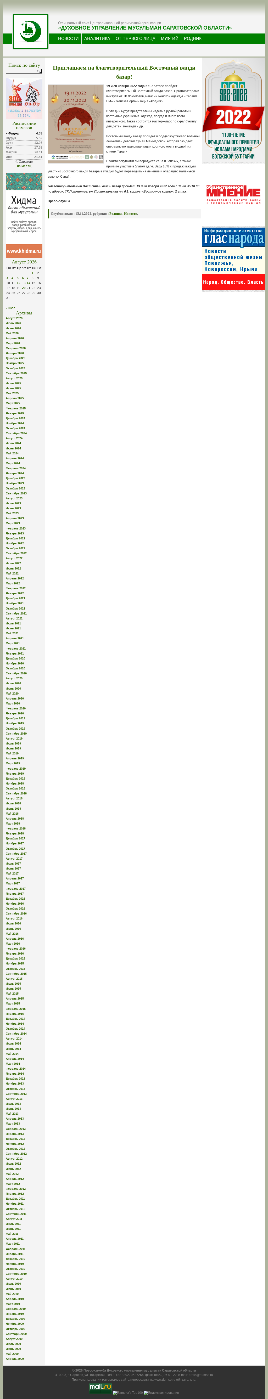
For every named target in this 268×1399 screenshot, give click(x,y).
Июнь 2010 (13, 1288)
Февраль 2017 (16, 888)
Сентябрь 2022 (16, 553)
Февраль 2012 (16, 1188)
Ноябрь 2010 (15, 1263)
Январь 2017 (15, 893)
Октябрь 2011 (15, 1208)
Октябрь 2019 (15, 728)
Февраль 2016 (16, 948)
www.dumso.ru (164, 1379)
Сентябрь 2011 (16, 1213)
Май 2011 (12, 1233)
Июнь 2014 (13, 1048)
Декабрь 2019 (15, 718)
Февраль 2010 (16, 1308)
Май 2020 (12, 693)
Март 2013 (13, 1123)
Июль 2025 (13, 383)
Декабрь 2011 (15, 1198)
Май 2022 (12, 573)
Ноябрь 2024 (15, 423)
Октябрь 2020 (15, 668)
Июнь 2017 (13, 868)
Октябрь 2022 (15, 548)
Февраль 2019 (16, 768)
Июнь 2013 (13, 1108)
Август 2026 (14, 318)
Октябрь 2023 (15, 488)
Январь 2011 (15, 1253)
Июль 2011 (13, 1223)
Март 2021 (13, 643)
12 (18, 283)
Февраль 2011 (15, 1248)
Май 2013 (12, 1113)
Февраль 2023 (16, 528)
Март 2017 (13, 883)
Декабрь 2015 (15, 958)
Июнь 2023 (13, 508)
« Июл (10, 308)
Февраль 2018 (16, 828)
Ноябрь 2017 (15, 843)
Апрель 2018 (15, 818)
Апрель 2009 (15, 1358)
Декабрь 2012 (15, 1138)
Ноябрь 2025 (15, 363)
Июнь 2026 (13, 328)
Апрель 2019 (15, 758)
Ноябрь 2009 (15, 1323)
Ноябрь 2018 (15, 783)
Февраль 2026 (16, 348)
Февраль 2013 (16, 1128)
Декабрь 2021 (15, 598)
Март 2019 (13, 763)
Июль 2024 (13, 443)
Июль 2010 (13, 1283)
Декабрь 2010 (15, 1258)
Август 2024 (14, 438)
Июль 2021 (13, 623)
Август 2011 (14, 1218)
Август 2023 (14, 498)
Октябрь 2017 (15, 848)
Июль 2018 (13, 803)
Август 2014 (14, 1038)
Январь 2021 (15, 653)
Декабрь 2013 (15, 1078)
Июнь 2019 (13, 748)
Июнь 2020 (13, 688)
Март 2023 (13, 523)
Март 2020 (13, 703)
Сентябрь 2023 (16, 493)
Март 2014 (13, 1063)
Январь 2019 (15, 773)
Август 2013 (14, 1098)
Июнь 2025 (13, 388)
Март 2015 (13, 1003)
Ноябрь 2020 (15, 663)
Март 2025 (13, 403)
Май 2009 (12, 1353)
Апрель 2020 (15, 698)
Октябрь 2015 (15, 968)
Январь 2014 (15, 1073)
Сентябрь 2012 (16, 1153)
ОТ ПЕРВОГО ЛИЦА (135, 38)
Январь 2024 (15, 473)
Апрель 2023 (15, 518)
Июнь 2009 (13, 1348)
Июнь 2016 (13, 928)
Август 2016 (14, 918)
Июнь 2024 (13, 448)
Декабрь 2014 (15, 1018)
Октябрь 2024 (15, 428)
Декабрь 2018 (15, 778)
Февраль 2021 (16, 648)
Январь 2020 (15, 713)
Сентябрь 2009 (16, 1333)
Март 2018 (13, 823)
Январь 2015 (15, 1013)
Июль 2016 (13, 923)
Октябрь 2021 (15, 608)
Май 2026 (12, 333)
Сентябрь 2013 (16, 1093)
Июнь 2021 (13, 628)
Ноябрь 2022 (15, 543)
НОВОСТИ (68, 38)
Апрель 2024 (15, 458)
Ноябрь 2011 (15, 1203)
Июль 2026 (13, 323)
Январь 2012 (15, 1193)
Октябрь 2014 (15, 1028)
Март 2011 (13, 1243)
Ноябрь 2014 (15, 1023)
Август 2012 (14, 1158)
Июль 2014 (13, 1043)
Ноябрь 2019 (15, 723)
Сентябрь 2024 (16, 433)
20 (24, 288)
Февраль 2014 (16, 1068)
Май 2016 (12, 933)
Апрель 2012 (15, 1178)
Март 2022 (13, 583)
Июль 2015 (13, 983)
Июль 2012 (13, 1163)
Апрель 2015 (15, 998)
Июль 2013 (13, 1103)
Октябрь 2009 (15, 1328)
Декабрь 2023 (15, 478)
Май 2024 (12, 453)
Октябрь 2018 (15, 788)
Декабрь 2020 (15, 658)
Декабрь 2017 (15, 838)
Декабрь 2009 (15, 1318)
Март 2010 (13, 1303)
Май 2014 (12, 1053)
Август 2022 (14, 558)
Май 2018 (12, 813)
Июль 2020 (13, 683)
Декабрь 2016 (15, 898)
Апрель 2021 (15, 638)
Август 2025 (14, 378)
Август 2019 (14, 738)
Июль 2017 (13, 863)
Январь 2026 (15, 353)
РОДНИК (193, 38)
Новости (130, 214)
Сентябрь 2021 (16, 613)
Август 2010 (14, 1278)
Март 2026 (13, 343)
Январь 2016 (15, 953)
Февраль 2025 (16, 408)
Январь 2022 (15, 593)
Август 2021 (14, 618)
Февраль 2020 (16, 708)
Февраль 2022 (16, 588)
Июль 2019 (13, 743)
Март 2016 (13, 943)
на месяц (24, 166)
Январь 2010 (15, 1313)
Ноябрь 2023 (15, 483)
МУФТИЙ (169, 38)
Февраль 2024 (16, 468)
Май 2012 (12, 1173)
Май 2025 (12, 393)
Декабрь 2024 (15, 418)
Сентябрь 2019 (16, 733)
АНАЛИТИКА (97, 38)
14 (28, 283)
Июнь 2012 (13, 1168)
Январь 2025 (15, 413)
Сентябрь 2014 (16, 1033)
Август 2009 (14, 1338)
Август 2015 (14, 978)
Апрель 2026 (15, 338)
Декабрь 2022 (15, 538)
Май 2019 (12, 753)
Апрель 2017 (15, 878)
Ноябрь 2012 (15, 1143)
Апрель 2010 (15, 1298)
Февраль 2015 (16, 1008)
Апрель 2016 (15, 938)
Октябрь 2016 (15, 908)
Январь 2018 (15, 833)
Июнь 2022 (13, 568)
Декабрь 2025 (15, 358)
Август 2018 (14, 798)
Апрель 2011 (15, 1238)
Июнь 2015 (13, 988)
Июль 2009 (13, 1343)
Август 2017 (14, 858)
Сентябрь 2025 (16, 373)
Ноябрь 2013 (15, 1083)
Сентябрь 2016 (16, 913)
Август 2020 (14, 678)
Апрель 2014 (15, 1058)
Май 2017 (12, 873)
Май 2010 (12, 1293)
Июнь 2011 (13, 1228)
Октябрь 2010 (15, 1268)
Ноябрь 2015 (15, 963)
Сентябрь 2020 (16, 673)
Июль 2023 (13, 503)
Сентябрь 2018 (16, 793)
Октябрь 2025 (15, 368)
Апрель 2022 (15, 578)
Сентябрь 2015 (16, 973)
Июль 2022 (13, 563)
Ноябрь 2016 (15, 903)
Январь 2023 (15, 533)
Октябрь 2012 (15, 1148)
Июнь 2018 (13, 808)
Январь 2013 (15, 1133)
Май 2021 (12, 633)
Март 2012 (13, 1183)
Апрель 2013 (15, 1118)
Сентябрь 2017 (16, 853)
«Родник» (115, 214)
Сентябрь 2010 (16, 1273)
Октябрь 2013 (15, 1088)
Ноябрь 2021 (15, 603)
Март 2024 (13, 463)
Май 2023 (12, 513)
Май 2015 (12, 993)
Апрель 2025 (15, 398)
